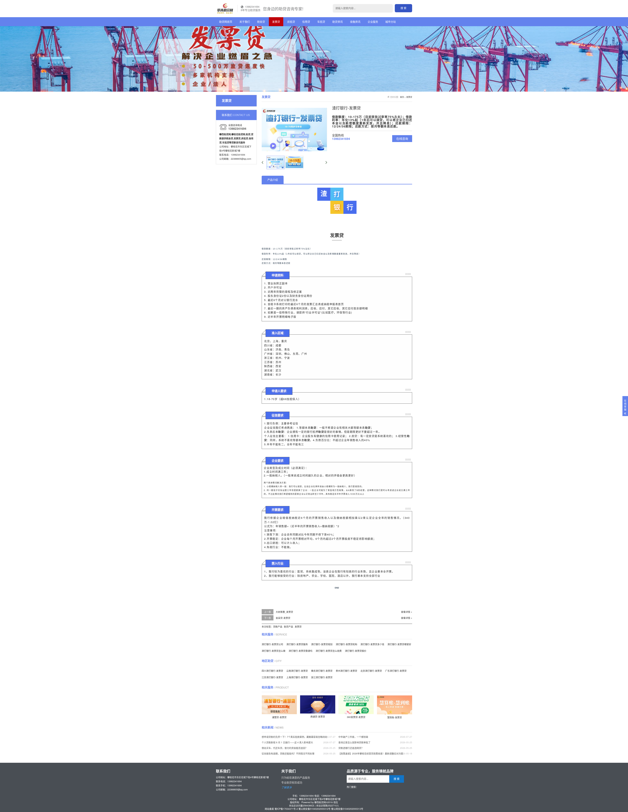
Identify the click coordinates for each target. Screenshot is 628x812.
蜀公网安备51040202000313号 (347, 808)
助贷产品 (288, 626)
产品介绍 (272, 180)
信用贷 (306, 22)
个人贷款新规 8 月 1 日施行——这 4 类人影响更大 (287, 742)
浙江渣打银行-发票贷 (321, 677)
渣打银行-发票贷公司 (272, 644)
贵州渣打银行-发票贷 (346, 670)
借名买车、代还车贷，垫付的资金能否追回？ (284, 748)
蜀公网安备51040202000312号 (314, 808)
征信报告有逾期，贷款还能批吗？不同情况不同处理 (288, 753)
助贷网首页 (225, 22)
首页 (402, 97)
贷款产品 (277, 626)
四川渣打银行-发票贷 (272, 670)
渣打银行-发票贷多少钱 (372, 644)
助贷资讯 (337, 22)
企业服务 (373, 22)
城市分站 (390, 22)
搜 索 (403, 8)
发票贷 (276, 22)
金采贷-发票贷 (283, 617)
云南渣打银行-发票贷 (297, 670)
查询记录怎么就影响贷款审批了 (354, 742)
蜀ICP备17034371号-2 (286, 808)
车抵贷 (321, 22)
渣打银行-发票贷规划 (321, 644)
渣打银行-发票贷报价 (355, 650)
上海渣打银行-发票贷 (297, 677)
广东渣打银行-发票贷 (396, 670)
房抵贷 (291, 22)
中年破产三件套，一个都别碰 (353, 736)
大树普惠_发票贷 (284, 611)
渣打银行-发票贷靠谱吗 (300, 650)
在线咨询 (402, 138)
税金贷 (261, 22)
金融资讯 (355, 22)
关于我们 (244, 22)
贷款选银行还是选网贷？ (351, 748)
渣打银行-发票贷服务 (297, 644)
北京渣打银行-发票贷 (371, 670)
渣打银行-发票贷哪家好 (399, 644)
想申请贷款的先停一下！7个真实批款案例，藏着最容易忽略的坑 (294, 736)
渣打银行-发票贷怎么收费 (329, 650)
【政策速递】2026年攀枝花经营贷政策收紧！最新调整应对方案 (370, 753)
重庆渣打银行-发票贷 (321, 670)
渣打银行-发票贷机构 (346, 644)
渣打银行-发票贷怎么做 (273, 650)
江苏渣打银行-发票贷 (272, 677)
